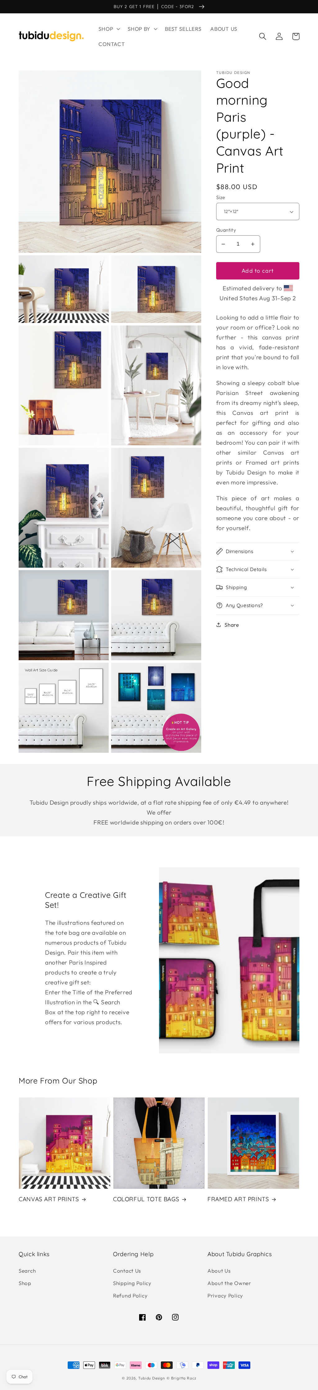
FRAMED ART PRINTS (238, 1199)
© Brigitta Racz (181, 1378)
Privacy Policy (225, 1295)
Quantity (226, 230)
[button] (108, 28)
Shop (25, 1283)
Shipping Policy (132, 1283)
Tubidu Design (151, 1378)
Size (220, 197)
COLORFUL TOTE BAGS (146, 1199)
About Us (219, 1270)
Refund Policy (130, 1295)
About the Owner (229, 1283)
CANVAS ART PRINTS (49, 1199)
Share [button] (232, 624)
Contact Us (127, 1270)
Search (27, 1270)
